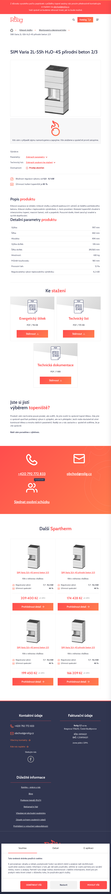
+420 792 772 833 (32, 474)
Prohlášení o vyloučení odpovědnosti (30, 826)
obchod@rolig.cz (61, 7)
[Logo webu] (16, 19)
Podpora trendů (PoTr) (30, 800)
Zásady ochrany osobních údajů (31, 820)
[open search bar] (73, 19)
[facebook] (30, 759)
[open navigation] (97, 19)
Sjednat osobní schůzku (32, 502)
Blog (31, 794)
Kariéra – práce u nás (30, 787)
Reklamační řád (31, 807)
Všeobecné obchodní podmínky (31, 813)
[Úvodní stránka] (11, 30)
